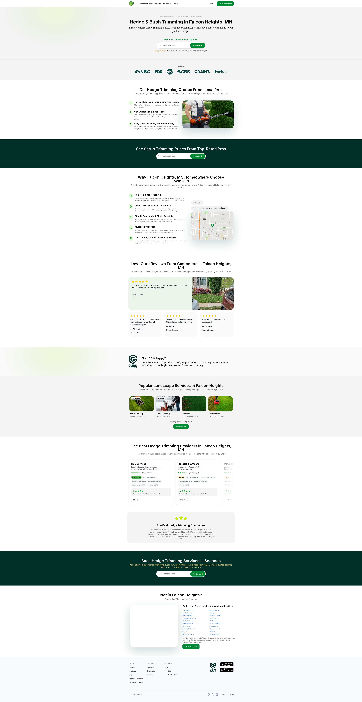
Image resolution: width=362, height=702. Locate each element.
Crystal (184, 631)
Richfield (212, 621)
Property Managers (136, 679)
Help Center (151, 671)
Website (136, 500)
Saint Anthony (186, 615)
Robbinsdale (186, 623)
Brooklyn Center (214, 615)
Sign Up (167, 667)
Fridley (211, 613)
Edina (211, 631)
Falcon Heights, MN (182, 16)
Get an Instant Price (225, 3)
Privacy (231, 694)
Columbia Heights (188, 618)
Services (132, 667)
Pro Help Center (170, 675)
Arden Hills (213, 610)
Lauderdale (186, 613)
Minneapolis (186, 610)
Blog (130, 675)
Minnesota (170, 16)
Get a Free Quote (191, 647)
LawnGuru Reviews (136, 682)
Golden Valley (186, 621)
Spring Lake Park (214, 623)
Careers (149, 675)
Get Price (196, 45)
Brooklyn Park (214, 634)
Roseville (185, 626)
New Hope (213, 618)
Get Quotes (197, 574)
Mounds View (213, 629)
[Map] (154, 626)
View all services (181, 426)
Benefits (167, 671)
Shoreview (212, 626)
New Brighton (187, 634)
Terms (224, 694)
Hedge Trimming (196, 16)
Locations (162, 16)
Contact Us (151, 667)
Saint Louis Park (187, 629)
